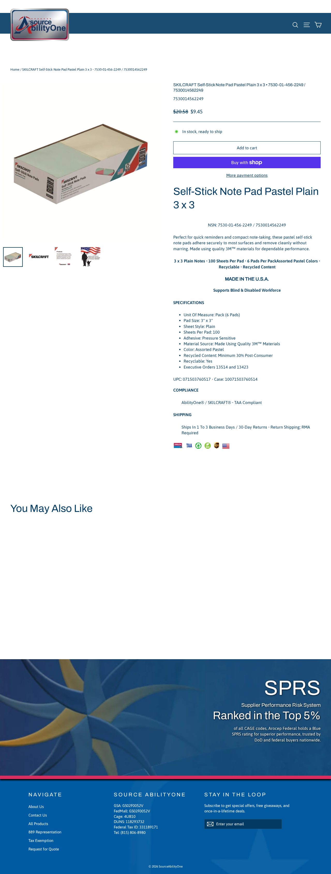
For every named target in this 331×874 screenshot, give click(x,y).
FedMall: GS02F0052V (132, 811)
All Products (38, 823)
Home (14, 69)
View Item (25, 614)
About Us (36, 806)
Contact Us (37, 815)
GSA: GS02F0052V (128, 805)
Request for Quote (43, 849)
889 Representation (44, 832)
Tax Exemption (40, 840)
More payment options (247, 175)
